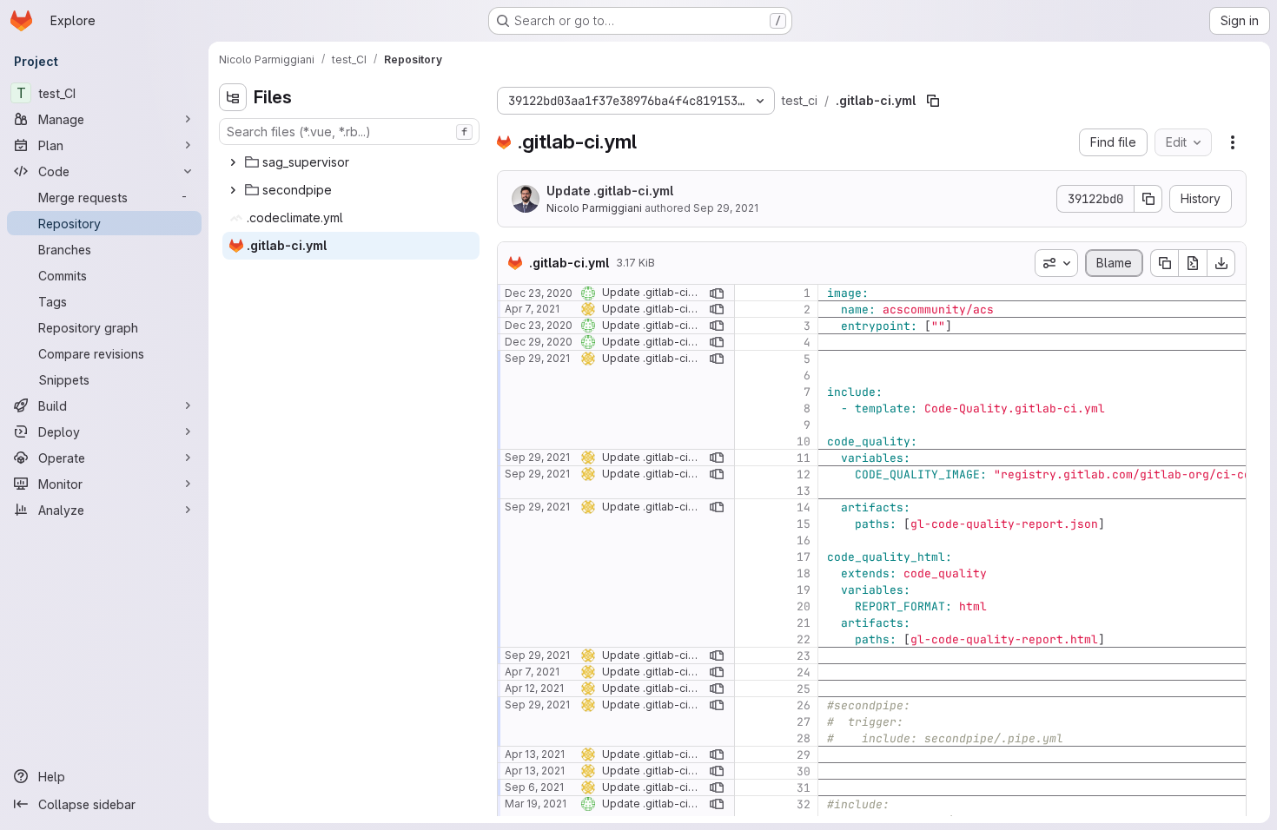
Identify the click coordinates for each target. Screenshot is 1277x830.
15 (804, 524)
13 (804, 491)
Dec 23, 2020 (538, 293)
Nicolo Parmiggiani (594, 207)
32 (804, 804)
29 (804, 755)
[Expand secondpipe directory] (232, 190)
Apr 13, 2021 (535, 754)
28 (804, 738)
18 (804, 573)
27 (804, 722)
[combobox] (349, 131)
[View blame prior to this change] (716, 293)
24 (804, 672)
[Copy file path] (933, 101)
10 (804, 441)
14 (804, 507)
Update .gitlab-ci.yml (609, 190)
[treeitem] (351, 162)
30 (804, 771)
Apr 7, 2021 (532, 308)
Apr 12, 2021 (534, 688)
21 (804, 623)
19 (804, 590)
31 (804, 788)
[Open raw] (1193, 263)
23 (804, 656)
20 (804, 606)
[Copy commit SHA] (1148, 199)
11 (804, 458)
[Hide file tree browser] (233, 97)
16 (804, 540)
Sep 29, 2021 (725, 207)
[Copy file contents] (1164, 263)
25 (804, 689)
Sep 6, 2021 (534, 787)
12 (804, 474)
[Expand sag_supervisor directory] (232, 162)
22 (804, 639)
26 (804, 705)
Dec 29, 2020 (538, 341)
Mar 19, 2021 (535, 803)
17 (804, 557)
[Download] (1221, 263)
